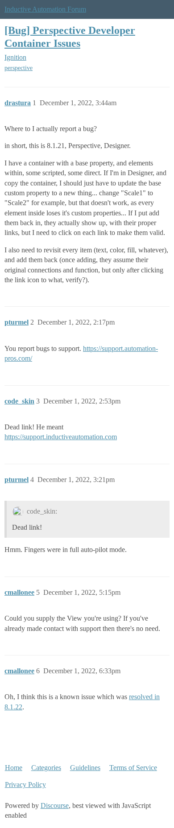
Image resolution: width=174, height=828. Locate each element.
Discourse (55, 805)
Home (13, 767)
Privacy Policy (25, 784)
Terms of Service (133, 767)
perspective (18, 68)
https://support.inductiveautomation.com (60, 437)
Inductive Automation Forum (45, 9)
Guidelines (85, 767)
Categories (46, 767)
